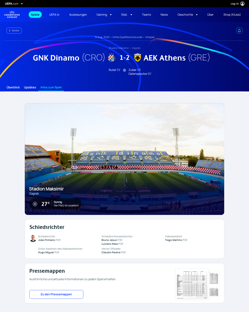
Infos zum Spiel (51, 87)
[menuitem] (35, 14)
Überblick (13, 87)
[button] (104, 14)
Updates (30, 87)
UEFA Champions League (12, 14)
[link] (35, 14)
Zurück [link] (15, 30)
